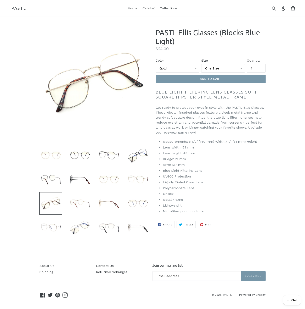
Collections (168, 8)
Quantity (253, 60)
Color (160, 60)
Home (132, 8)
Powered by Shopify (252, 294)
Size (204, 60)
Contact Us (105, 266)
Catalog (149, 8)
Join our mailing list (167, 265)
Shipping (46, 272)
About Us (46, 266)
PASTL (18, 8)
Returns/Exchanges (111, 272)
